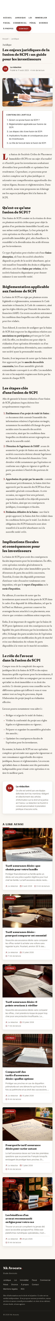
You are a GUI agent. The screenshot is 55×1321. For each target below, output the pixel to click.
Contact (24, 29)
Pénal (33, 23)
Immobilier (41, 18)
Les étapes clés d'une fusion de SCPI (25, 131)
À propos (8, 29)
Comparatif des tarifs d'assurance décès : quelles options (19, 1075)
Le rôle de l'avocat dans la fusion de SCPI (27, 143)
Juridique (20, 18)
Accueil (7, 18)
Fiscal (6, 23)
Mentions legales (10, 1289)
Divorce (43, 23)
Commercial (20, 23)
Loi (30, 18)
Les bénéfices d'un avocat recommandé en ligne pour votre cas (19, 1218)
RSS (22, 1289)
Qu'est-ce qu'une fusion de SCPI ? (24, 120)
